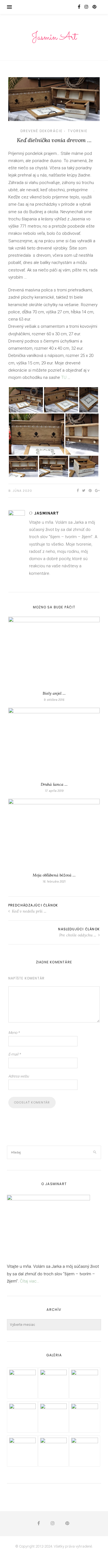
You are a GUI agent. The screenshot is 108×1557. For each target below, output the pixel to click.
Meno (14, 1033)
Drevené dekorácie (41, 131)
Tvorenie (78, 131)
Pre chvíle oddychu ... (78, 935)
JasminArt (46, 513)
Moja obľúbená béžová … (54, 875)
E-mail (14, 1054)
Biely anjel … (54, 693)
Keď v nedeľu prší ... (28, 911)
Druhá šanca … (54, 784)
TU (63, 377)
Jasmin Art (54, 37)
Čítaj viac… (29, 1281)
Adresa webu (18, 1076)
